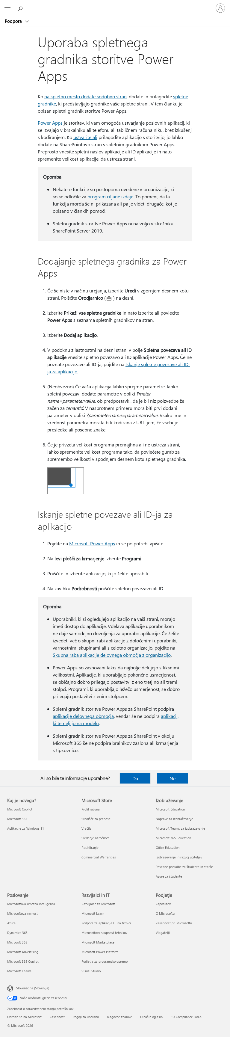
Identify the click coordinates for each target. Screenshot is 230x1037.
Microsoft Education (170, 809)
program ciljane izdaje (110, 196)
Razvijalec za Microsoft (98, 904)
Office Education (167, 847)
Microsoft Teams (19, 971)
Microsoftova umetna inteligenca (31, 904)
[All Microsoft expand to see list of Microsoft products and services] (7, 8)
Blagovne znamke (119, 1017)
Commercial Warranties (98, 857)
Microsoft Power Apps (92, 543)
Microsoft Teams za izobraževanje (180, 828)
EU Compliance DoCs (186, 1017)
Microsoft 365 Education (173, 838)
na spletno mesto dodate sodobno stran (85, 96)
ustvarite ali (85, 137)
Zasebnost (57, 1017)
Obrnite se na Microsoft (24, 1017)
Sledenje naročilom (95, 838)
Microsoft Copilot (19, 809)
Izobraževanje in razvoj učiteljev (179, 857)
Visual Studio (91, 971)
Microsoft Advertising (22, 952)
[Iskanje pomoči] (21, 8)
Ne (172, 778)
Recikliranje (90, 847)
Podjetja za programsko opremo (104, 961)
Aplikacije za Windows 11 (25, 828)
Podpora (14, 21)
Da (135, 778)
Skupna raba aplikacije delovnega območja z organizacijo (112, 655)
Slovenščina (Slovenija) (32, 988)
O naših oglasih (151, 1017)
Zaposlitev (163, 904)
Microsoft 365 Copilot (23, 961)
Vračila (86, 828)
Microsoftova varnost (22, 913)
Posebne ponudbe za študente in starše (184, 866)
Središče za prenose (96, 818)
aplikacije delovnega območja (83, 716)
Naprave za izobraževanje (174, 818)
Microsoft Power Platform (99, 952)
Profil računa (90, 809)
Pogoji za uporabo (86, 1017)
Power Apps (50, 123)
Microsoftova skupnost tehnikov (104, 932)
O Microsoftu (165, 913)
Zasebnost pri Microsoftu (174, 923)
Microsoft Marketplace (97, 942)
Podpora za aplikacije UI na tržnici (106, 923)
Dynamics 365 (17, 932)
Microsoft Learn (92, 913)
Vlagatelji (163, 932)
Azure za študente (169, 876)
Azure (11, 923)
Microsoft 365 (17, 818)
